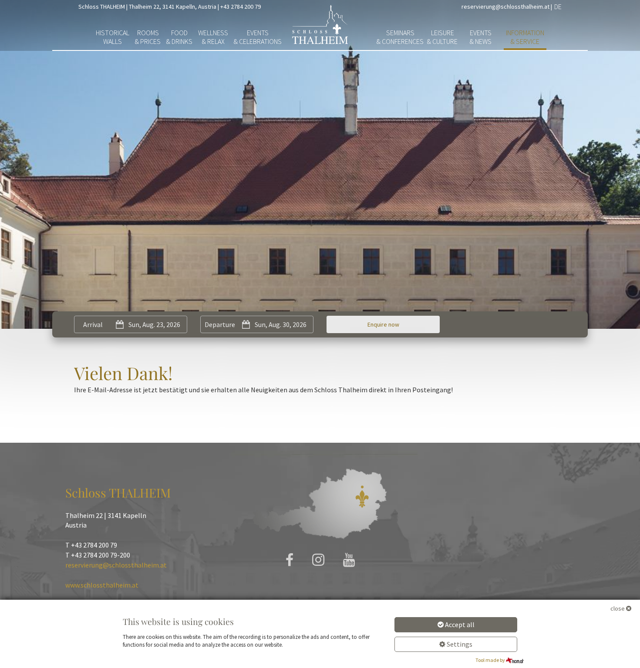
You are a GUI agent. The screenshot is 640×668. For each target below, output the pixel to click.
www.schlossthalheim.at (101, 585)
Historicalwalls (112, 37)
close (617, 608)
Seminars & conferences (400, 37)
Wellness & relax (213, 37)
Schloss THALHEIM (101, 6)
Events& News (481, 37)
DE (558, 6)
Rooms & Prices (148, 37)
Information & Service (525, 37)
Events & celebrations (258, 37)
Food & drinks (179, 37)
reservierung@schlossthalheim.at (505, 6)
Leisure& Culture (442, 37)
